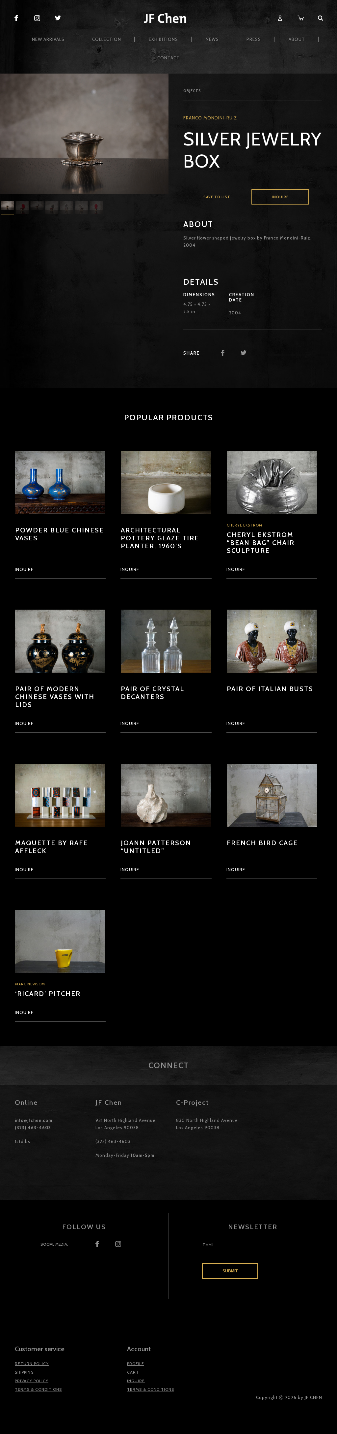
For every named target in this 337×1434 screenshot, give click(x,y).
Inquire (280, 197)
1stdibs (22, 1141)
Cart (133, 1372)
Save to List (216, 197)
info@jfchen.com (33, 1120)
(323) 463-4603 (33, 1127)
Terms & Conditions (38, 1389)
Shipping (24, 1372)
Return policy (32, 1363)
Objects (192, 90)
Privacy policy (31, 1380)
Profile (135, 1363)
